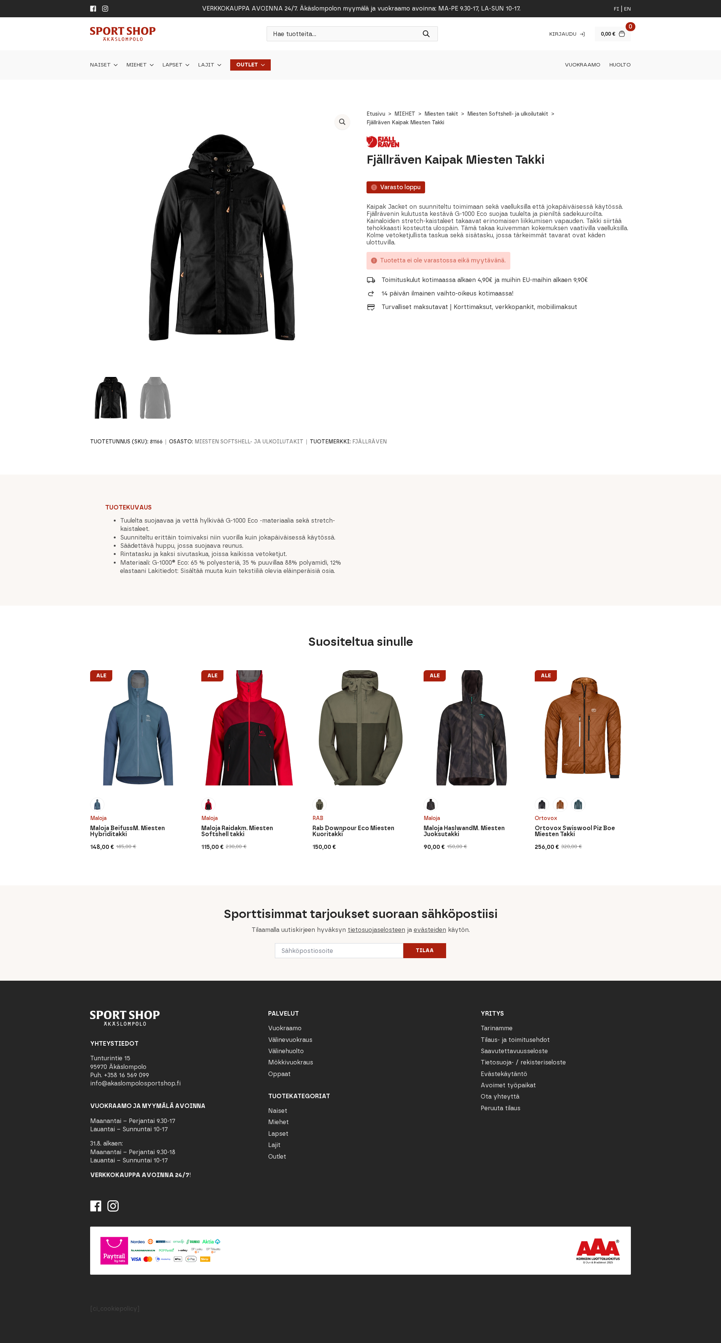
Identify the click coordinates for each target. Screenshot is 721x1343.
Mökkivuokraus (290, 1062)
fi (616, 9)
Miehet (137, 65)
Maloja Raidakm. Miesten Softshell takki (237, 831)
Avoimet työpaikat (508, 1085)
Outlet (247, 65)
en (627, 9)
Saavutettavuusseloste (514, 1051)
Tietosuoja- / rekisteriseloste (523, 1062)
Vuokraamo (582, 65)
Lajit (206, 65)
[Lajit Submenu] (217, 65)
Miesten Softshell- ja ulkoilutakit (507, 114)
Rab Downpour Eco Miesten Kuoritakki (353, 831)
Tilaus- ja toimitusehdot (515, 1039)
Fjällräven (369, 442)
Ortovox (546, 818)
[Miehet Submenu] (150, 65)
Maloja (98, 818)
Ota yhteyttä (500, 1096)
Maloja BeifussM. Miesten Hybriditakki (127, 831)
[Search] (426, 33)
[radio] (97, 804)
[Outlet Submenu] (261, 65)
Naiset (100, 65)
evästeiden (430, 929)
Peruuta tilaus (500, 1108)
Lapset (173, 65)
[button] (342, 122)
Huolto (620, 65)
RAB (317, 818)
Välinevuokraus (290, 1039)
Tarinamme (497, 1028)
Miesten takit (441, 114)
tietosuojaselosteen (376, 929)
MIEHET (404, 114)
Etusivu (376, 114)
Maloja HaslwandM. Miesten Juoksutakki (464, 831)
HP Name (89, 891)
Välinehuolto (286, 1051)
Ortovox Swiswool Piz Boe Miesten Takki (575, 831)
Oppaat (279, 1074)
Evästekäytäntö (504, 1074)
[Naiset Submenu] (114, 65)
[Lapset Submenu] (186, 65)
